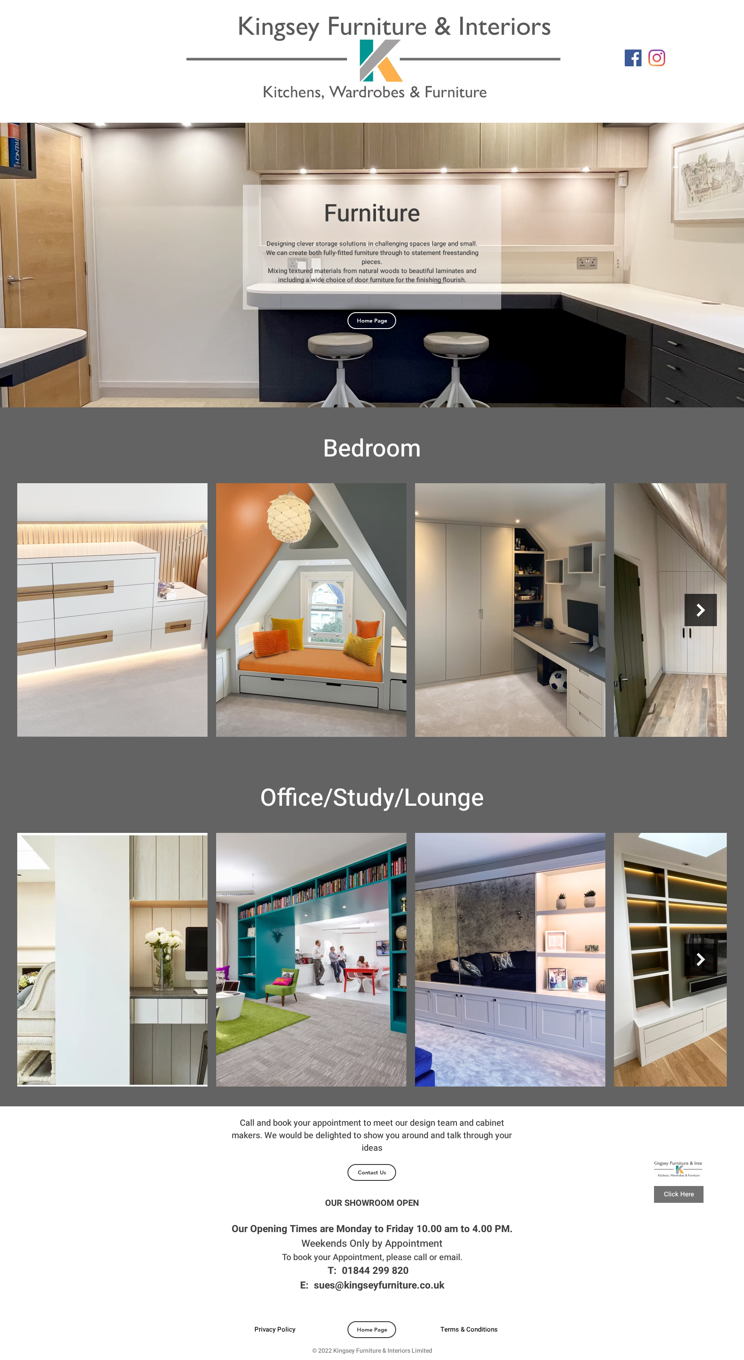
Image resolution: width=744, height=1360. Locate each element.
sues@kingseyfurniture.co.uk (379, 1285)
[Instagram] (656, 58)
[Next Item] (701, 610)
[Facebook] (633, 58)
